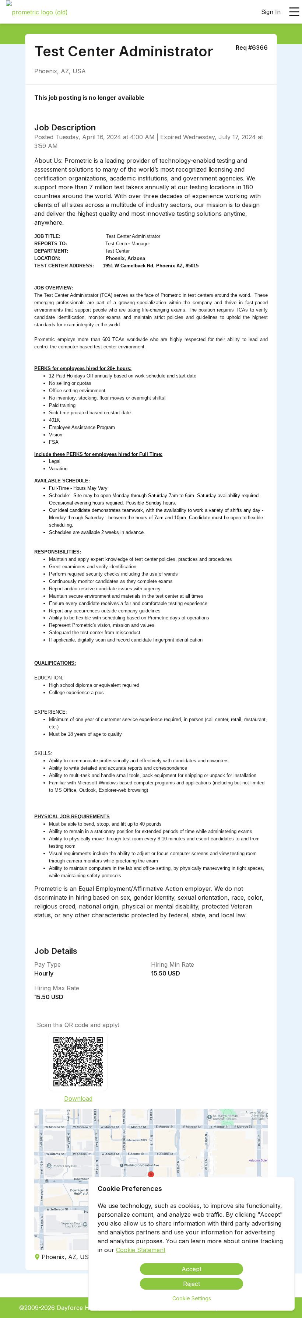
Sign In (271, 11)
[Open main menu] (294, 12)
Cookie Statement (140, 1250)
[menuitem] (37, 12)
